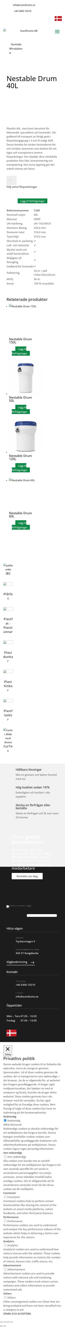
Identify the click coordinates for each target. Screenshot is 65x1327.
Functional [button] (9, 1193)
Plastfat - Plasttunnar (8, 625)
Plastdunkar (8, 657)
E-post (19, 993)
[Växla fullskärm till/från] (4, 1321)
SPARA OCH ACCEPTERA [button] (17, 1313)
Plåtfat (8, 596)
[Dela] (8, 1321)
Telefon (20, 981)
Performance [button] (11, 1217)
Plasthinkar (8, 686)
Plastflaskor (8, 715)
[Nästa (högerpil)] (4, 1325)
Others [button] (7, 1293)
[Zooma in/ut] (1, 1321)
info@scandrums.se (27, 996)
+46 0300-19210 (25, 984)
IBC (8, 573)
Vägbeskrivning (16, 962)
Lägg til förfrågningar (32, 201)
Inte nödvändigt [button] (12, 1152)
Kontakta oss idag (27, 876)
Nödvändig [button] (9, 1116)
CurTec (8, 748)
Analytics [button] (8, 1241)
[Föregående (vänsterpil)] (1, 1325)
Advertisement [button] (12, 1265)
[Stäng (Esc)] (11, 1321)
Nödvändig (13, 1120)
